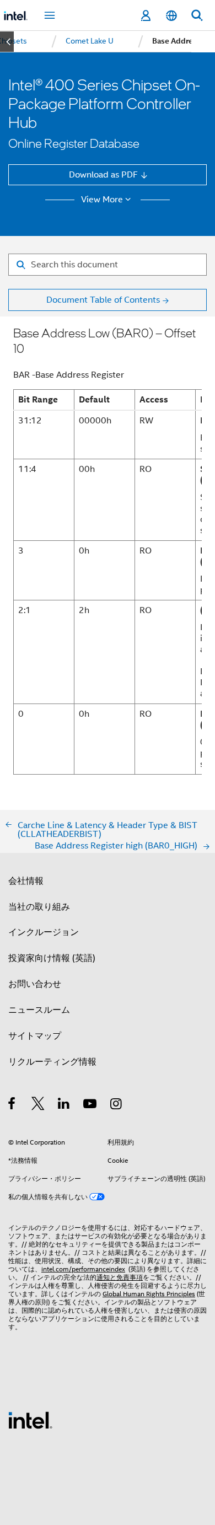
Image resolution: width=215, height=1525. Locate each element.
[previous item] (7, 41)
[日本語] (171, 16)
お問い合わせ (34, 984)
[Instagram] (116, 1105)
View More (102, 199)
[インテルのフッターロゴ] (30, 1419)
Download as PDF (103, 174)
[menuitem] (89, 41)
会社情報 (26, 881)
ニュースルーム (39, 1010)
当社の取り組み (39, 906)
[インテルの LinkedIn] (64, 1105)
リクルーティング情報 (52, 1061)
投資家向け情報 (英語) (51, 958)
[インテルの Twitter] (38, 1105)
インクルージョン (43, 932)
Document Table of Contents (103, 299)
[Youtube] (90, 1105)
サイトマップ (34, 1035)
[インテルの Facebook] (12, 1105)
